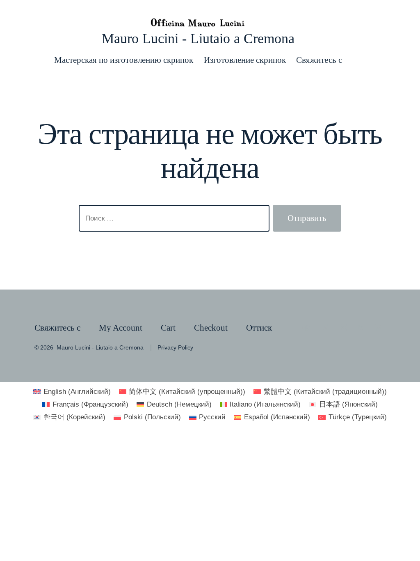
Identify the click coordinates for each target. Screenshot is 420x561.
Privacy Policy (175, 348)
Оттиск (259, 327)
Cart (168, 327)
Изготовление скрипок (245, 59)
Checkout (211, 327)
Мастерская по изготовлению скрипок (123, 59)
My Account (120, 327)
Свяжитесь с (319, 59)
